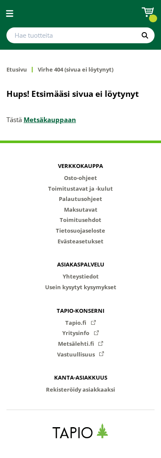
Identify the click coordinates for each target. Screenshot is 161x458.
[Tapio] (80, 431)
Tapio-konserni (80, 310)
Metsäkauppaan (50, 119)
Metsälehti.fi (76, 343)
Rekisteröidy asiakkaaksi (80, 389)
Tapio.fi (76, 322)
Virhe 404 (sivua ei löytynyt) (75, 69)
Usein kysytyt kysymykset (80, 287)
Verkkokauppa (80, 166)
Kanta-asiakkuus (80, 377)
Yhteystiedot (81, 276)
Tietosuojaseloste (80, 230)
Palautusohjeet (80, 199)
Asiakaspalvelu (80, 264)
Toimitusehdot (80, 220)
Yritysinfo (76, 333)
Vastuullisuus (76, 354)
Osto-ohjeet (80, 178)
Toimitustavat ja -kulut (80, 188)
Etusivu (16, 69)
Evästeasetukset (80, 241)
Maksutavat (80, 209)
